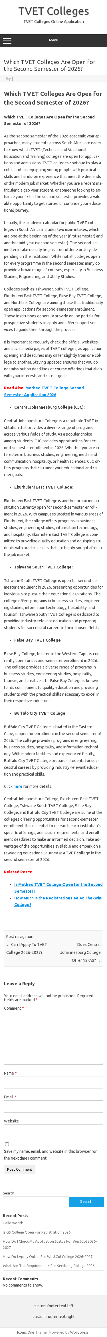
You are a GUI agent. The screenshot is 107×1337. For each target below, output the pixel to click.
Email (10, 1097)
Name (10, 1073)
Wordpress (79, 1332)
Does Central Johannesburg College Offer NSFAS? (80, 952)
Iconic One (25, 1332)
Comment (14, 1008)
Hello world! (13, 1223)
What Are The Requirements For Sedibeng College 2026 (48, 1266)
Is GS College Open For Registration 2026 (36, 1232)
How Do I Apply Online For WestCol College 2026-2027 (47, 1257)
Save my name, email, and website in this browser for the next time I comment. (50, 1154)
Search (8, 1193)
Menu (53, 40)
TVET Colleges (53, 11)
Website (11, 1121)
